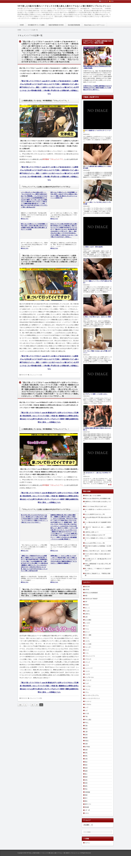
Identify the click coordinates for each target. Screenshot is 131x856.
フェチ (87, 683)
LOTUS (87, 589)
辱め (86, 789)
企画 (41, 374)
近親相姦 (87, 792)
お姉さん (87, 613)
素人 (86, 774)
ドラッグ (87, 662)
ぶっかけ (87, 623)
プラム (87, 692)
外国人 (87, 740)
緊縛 (86, 777)
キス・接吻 (88, 635)
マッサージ (88, 701)
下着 (86, 716)
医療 (86, 737)
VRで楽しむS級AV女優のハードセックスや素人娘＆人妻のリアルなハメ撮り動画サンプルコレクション (64, 6)
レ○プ (86, 707)
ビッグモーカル (89, 677)
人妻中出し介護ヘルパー (92, 532)
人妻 (86, 731)
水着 (86, 759)
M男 (86, 595)
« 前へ (20, 705)
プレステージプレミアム (92, 695)
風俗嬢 (87, 807)
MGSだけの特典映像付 (91, 592)
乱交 (86, 728)
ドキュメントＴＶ (34, 374)
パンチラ (87, 674)
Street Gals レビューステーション (94, 25)
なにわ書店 (88, 620)
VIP (86, 601)
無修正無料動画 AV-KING (56, 25)
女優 (86, 743)
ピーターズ (88, 680)
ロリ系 (87, 713)
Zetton (87, 604)
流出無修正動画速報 (74, 25)
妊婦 (86, 749)
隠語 (86, 795)
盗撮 (86, 771)
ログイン (87, 843)
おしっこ (87, 607)
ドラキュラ (88, 659)
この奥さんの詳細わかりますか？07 (95, 535)
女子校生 (87, 746)
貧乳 (86, 786)
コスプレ (87, 641)
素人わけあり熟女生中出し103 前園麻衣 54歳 (97, 498)
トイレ (87, 653)
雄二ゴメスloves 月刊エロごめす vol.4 (95, 506)
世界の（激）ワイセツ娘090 (93, 495)
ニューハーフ (88, 668)
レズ (86, 710)
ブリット (87, 689)
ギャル (87, 638)
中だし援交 (88, 719)
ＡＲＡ (87, 813)
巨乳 (41, 698)
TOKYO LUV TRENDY (91, 598)
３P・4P (87, 810)
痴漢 (86, 768)
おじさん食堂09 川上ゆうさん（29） (95, 514)
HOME (22, 25)
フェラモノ (88, 686)
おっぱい (87, 611)
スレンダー (88, 647)
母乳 (86, 756)
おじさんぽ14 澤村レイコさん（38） (95, 543)
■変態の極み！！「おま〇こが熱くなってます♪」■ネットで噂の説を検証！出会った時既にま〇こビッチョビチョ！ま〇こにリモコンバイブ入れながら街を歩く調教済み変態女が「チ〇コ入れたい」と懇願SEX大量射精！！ (64, 559)
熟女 (86, 762)
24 (36, 705)
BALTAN (87, 586)
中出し (87, 722)
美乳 (86, 780)
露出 (86, 801)
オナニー (87, 632)
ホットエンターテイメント (92, 698)
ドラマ (87, 665)
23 (32, 705)
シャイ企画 (88, 644)
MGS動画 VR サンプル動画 (36, 25)
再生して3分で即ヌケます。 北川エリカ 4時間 (98, 551)
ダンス (87, 650)
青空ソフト (88, 804)
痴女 (86, 765)
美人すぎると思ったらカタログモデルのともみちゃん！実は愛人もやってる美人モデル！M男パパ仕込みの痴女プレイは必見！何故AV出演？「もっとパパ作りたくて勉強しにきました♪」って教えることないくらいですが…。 (34, 518)
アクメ (87, 626)
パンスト (87, 671)
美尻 (86, 783)
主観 (86, 725)
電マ (86, 798)
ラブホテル (88, 704)
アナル (87, 629)
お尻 (86, 617)
